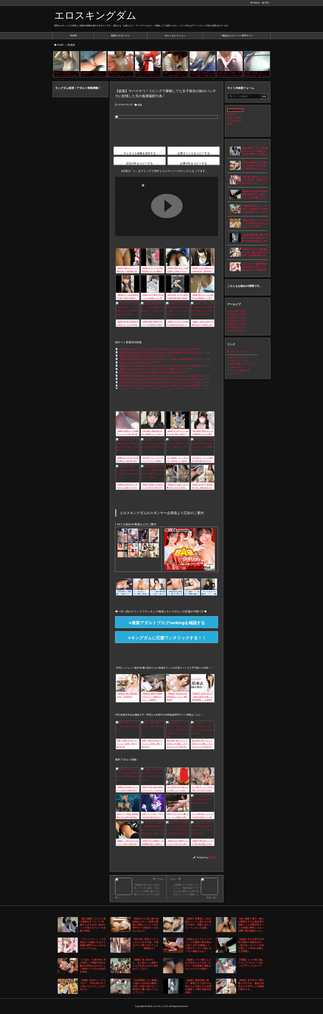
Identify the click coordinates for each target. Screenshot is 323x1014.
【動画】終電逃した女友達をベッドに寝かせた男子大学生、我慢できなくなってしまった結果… (255, 165)
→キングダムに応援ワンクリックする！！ (166, 637)
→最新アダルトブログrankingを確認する (166, 622)
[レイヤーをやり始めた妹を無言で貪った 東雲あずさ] (133, 535)
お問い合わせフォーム (240, 351)
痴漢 (72, 44)
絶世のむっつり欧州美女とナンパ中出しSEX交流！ (142, 355)
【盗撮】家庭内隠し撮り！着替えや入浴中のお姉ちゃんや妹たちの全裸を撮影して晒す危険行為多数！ (255, 237)
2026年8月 (236, 311)
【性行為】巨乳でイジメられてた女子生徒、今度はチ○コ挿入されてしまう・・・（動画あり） (255, 180)
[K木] (122, 550)
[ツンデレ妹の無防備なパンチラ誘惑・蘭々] (154, 535)
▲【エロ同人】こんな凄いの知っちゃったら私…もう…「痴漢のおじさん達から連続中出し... (161, 385)
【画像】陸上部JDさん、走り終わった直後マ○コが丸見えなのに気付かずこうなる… (255, 209)
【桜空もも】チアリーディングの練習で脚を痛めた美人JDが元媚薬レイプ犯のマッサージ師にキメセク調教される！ (198, 945)
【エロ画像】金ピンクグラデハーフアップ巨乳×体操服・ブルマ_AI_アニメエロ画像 (156, 349)
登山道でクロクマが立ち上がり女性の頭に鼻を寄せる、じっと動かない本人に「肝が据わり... (161, 379)
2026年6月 (236, 317)
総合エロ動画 (234, 117)
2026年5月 (236, 320)
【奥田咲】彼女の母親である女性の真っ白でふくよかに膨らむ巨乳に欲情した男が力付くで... (161, 352)
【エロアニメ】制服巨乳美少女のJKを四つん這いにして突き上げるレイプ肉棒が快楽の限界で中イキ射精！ (255, 266)
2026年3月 (236, 327)
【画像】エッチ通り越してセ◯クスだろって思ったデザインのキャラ (251, 962)
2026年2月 (236, 330)
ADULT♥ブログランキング (244, 363)
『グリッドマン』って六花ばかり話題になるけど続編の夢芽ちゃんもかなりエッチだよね (93, 944)
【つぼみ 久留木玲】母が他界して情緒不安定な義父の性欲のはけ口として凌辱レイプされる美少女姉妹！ (93, 965)
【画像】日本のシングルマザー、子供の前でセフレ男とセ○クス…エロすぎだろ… (255, 223)
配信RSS (232, 114)
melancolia (235, 367)
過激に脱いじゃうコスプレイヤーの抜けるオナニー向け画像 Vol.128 (150, 372)
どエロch (234, 373)
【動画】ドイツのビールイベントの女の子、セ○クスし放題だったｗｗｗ (152, 368)
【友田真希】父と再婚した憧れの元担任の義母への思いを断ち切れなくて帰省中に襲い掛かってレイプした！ (145, 986)
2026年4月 (236, 324)
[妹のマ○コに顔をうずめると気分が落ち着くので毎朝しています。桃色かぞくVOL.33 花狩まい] (143, 535)
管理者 (212, 857)
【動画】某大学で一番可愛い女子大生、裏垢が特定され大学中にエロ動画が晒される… (255, 252)
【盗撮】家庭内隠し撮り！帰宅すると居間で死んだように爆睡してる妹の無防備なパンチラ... (161, 359)
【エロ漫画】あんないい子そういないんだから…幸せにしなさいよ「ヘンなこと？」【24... (160, 382)
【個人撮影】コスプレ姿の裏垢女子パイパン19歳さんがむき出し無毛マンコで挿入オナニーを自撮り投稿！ (255, 151)
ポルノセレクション (240, 360)
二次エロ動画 (234, 120)
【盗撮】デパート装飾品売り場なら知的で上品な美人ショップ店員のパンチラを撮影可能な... (161, 365)
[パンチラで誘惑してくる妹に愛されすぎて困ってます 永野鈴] (143, 550)
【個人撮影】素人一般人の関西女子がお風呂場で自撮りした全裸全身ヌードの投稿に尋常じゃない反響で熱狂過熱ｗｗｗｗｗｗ (251, 924)
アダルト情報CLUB (240, 370)
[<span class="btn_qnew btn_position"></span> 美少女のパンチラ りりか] (154, 550)
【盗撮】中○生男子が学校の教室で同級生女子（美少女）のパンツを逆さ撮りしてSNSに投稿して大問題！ (255, 194)
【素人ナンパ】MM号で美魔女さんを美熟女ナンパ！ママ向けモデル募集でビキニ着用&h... (160, 388)
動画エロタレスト (239, 357)
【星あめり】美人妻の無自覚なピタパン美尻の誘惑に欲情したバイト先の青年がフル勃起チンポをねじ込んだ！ (145, 924)
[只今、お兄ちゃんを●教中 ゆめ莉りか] (133, 550)
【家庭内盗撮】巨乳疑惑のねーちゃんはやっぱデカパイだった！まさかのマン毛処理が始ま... (161, 375)
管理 (229, 123)
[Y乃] (122, 535)
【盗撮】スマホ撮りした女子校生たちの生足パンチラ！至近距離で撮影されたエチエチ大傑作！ (198, 964)
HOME (60, 44)
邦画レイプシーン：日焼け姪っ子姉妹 (136, 362)
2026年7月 (236, 314)
